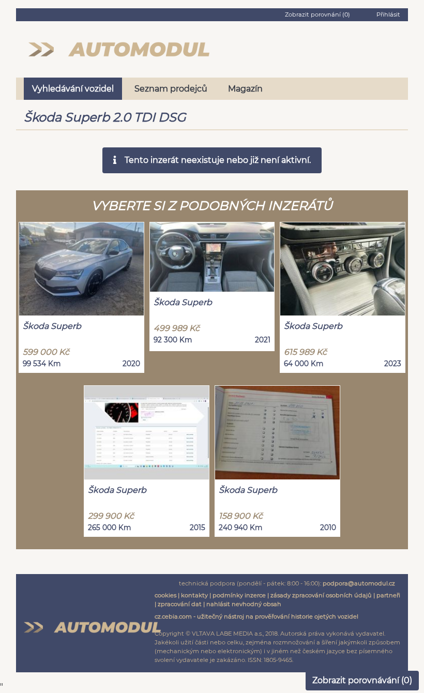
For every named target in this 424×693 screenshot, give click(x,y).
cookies (165, 595)
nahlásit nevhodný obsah (243, 604)
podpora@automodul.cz (359, 583)
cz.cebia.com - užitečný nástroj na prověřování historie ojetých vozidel (256, 616)
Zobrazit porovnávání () (362, 680)
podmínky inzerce (239, 595)
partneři (388, 595)
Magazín (245, 89)
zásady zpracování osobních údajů (321, 595)
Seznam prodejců (170, 89)
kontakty (194, 595)
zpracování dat (180, 604)
